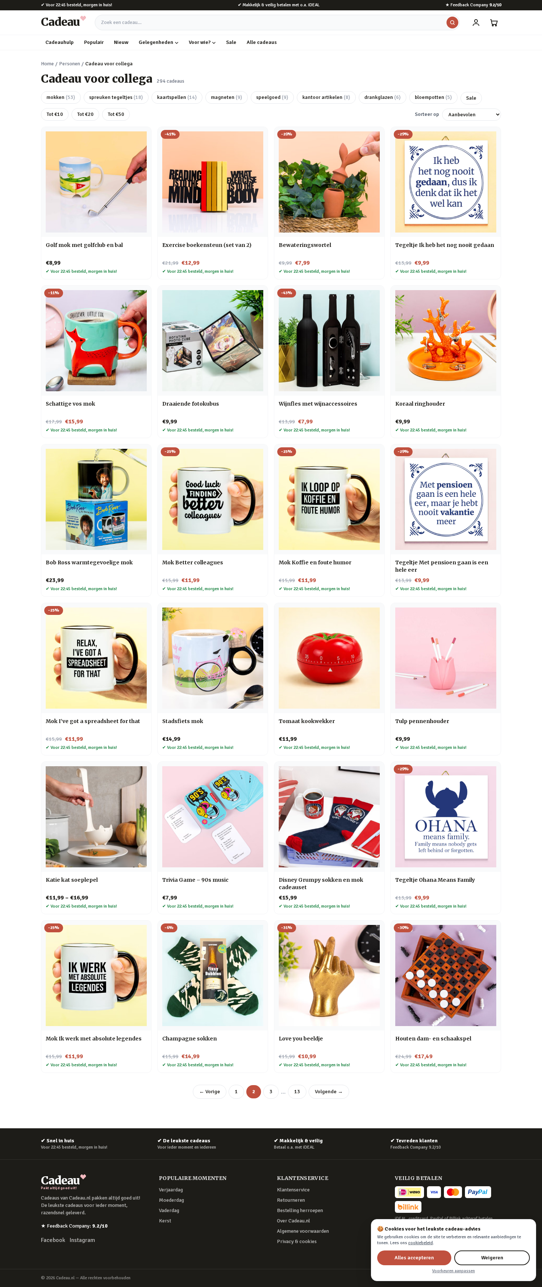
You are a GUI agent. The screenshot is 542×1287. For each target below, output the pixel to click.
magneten (226, 97)
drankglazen (382, 97)
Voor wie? (200, 42)
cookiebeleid (420, 1243)
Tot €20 (85, 114)
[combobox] (277, 22)
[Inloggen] (476, 22)
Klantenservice (293, 1190)
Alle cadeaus (262, 42)
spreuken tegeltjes (116, 97)
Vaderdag (169, 1210)
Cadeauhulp (59, 42)
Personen (69, 64)
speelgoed (272, 97)
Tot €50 (116, 114)
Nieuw (121, 42)
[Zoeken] (452, 22)
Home (47, 64)
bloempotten (433, 97)
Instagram (82, 1240)
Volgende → (329, 1091)
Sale (231, 42)
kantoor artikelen (326, 97)
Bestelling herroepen (300, 1210)
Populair (94, 42)
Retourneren (291, 1200)
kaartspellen (177, 97)
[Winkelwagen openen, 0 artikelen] (493, 22)
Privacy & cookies (297, 1241)
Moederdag (171, 1200)
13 (297, 1091)
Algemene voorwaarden (303, 1231)
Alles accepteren (414, 1258)
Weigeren (492, 1258)
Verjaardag (171, 1190)
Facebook (53, 1240)
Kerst (165, 1221)
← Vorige (209, 1091)
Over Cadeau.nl (293, 1221)
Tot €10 (54, 114)
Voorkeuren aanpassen (453, 1271)
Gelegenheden (156, 42)
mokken (60, 97)
